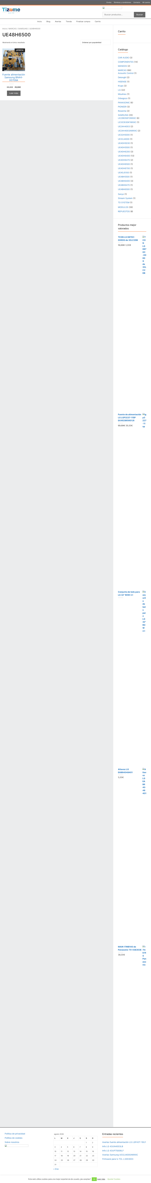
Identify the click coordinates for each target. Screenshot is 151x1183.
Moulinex (122, 94)
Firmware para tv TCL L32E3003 (117, 1159)
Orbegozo (122, 98)
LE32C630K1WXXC (127, 122)
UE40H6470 (124, 160)
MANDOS (122, 66)
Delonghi (122, 77)
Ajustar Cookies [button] (113, 1179)
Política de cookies (13, 1138)
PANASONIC (124, 102)
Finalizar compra (83, 21)
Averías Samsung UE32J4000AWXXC (120, 1155)
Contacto (136, 2)
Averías (58, 21)
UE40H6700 (124, 168)
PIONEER (122, 107)
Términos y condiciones (122, 2)
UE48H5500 (124, 177)
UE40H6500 (124, 164)
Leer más (13, 93)
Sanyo (121, 194)
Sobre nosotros (12, 1142)
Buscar (139, 14)
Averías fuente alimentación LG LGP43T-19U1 (124, 1142)
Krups (120, 86)
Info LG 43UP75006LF (113, 1150)
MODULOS (123, 207)
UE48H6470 (124, 185)
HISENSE (122, 81)
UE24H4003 (124, 126)
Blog (48, 21)
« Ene (56, 1169)
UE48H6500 (124, 189)
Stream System (125, 198)
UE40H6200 (124, 151)
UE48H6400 (124, 181)
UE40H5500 (124, 147)
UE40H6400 (124, 156)
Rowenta (122, 111)
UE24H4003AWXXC (127, 131)
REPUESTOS (124, 211)
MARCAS (13, 29)
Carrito (98, 21)
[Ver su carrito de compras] (106, 21)
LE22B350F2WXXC (127, 118)
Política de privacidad (15, 1134)
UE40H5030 (124, 143)
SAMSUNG (23, 29)
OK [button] (94, 1179)
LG (119, 90)
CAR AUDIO (123, 57)
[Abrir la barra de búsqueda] (112, 21)
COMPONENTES (126, 62)
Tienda (69, 21)
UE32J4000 (123, 139)
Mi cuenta (146, 2)
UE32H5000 (124, 135)
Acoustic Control (126, 73)
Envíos (109, 2)
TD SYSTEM (123, 202)
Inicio (39, 21)
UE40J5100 (123, 172)
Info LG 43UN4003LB (112, 1146)
